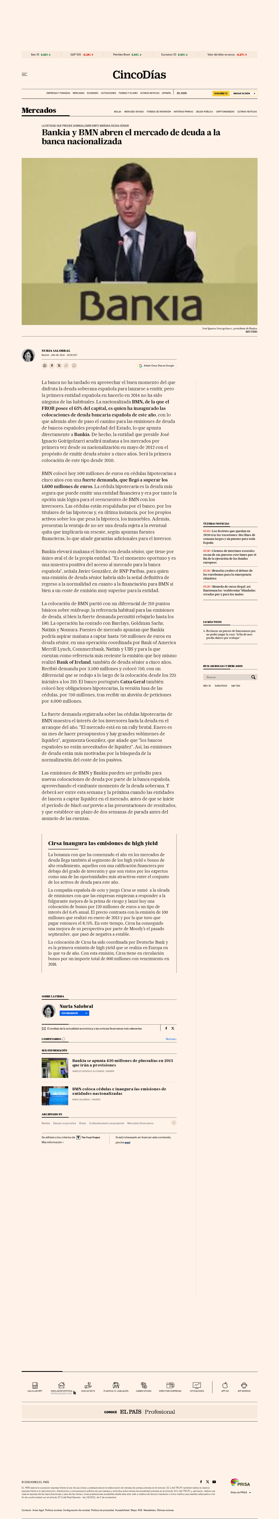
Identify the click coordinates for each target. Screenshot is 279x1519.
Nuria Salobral (56, 351)
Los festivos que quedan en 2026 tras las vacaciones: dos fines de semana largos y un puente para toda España (229, 537)
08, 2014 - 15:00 (64, 355)
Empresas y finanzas (58, 93)
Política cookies (53, 1510)
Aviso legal (38, 1510)
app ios (225, 1391)
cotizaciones (197, 1391)
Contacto (26, 1510)
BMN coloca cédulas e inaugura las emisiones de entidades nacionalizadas (119, 1091)
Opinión (166, 93)
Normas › (171, 1039)
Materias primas (183, 111)
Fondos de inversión (159, 111)
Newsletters (150, 1510)
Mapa (134, 1510)
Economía (92, 93)
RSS (140, 1510)
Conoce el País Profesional (140, 1411)
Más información (52, 1142)
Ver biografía (69, 1013)
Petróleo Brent (121, 54)
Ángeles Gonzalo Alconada (88, 1071)
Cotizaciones (108, 93)
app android (244, 1391)
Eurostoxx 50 (168, 54)
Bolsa (117, 111)
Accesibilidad (122, 1510)
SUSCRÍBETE (221, 93)
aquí (127, 1142)
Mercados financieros (140, 1123)
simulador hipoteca (61, 1391)
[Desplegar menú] (24, 74)
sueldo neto (88, 1391)
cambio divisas (143, 1391)
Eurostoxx (221, 686)
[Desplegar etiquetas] (174, 1122)
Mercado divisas (134, 111)
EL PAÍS (180, 91)
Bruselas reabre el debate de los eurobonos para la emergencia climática (228, 574)
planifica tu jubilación (116, 1391)
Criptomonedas (225, 111)
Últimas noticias (149, 93)
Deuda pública (204, 111)
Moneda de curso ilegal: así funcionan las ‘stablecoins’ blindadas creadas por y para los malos (229, 590)
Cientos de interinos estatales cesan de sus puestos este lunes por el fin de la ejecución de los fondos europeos (229, 556)
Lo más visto (212, 622)
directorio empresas (170, 1391)
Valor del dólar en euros (221, 54)
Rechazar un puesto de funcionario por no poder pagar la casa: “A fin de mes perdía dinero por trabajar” (231, 634)
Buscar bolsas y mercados (223, 666)
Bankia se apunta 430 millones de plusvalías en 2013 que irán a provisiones (122, 1063)
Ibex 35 (35, 54)
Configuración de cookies (76, 1510)
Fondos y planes (128, 93)
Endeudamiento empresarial (106, 1123)
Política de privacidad (102, 1510)
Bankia (46, 1123)
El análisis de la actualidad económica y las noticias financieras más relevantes (94, 1028)
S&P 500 (75, 54)
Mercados (78, 93)
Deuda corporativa (64, 1123)
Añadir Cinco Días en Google (159, 365)
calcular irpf (35, 1391)
